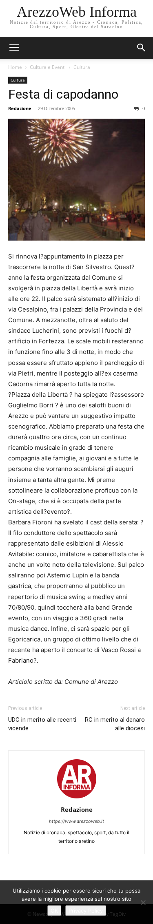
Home (15, 67)
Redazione (19, 108)
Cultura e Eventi (48, 67)
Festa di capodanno (63, 94)
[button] (141, 48)
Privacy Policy (86, 910)
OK (54, 910)
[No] (143, 902)
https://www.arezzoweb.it (76, 821)
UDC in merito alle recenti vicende (42, 724)
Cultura (81, 67)
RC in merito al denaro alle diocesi (115, 724)
